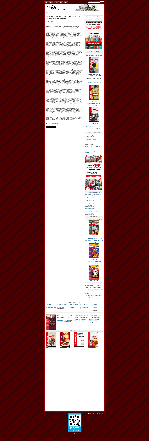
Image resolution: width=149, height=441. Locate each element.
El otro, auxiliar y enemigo (90, 139)
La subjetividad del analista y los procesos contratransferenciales (51, 306)
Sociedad (92, 298)
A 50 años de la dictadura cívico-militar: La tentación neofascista (89, 322)
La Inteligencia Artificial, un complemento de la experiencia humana (94, 240)
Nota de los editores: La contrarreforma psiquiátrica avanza (88, 315)
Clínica (57, 123)
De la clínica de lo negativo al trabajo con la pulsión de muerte (85, 306)
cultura (86, 287)
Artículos (51, 2)
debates (91, 287)
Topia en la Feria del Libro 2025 (91, 208)
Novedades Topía (91, 197)
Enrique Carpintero (49, 21)
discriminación (87, 289)
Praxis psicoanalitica (52, 123)
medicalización (92, 290)
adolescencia (87, 285)
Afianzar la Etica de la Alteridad (94, 219)
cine (92, 285)
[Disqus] (74, 364)
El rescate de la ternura (94, 82)
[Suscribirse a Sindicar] (74, 434)
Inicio (46, 2)
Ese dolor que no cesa (94, 54)
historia (94, 289)
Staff (94, 413)
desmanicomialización (97, 287)
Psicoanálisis (89, 295)
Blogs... (65, 2)
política (87, 293)
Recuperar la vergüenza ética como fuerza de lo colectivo (87, 317)
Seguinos (102, 413)
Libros (61, 2)
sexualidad (87, 298)
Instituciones (87, 290)
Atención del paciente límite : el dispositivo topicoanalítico (73, 306)
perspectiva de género (97, 292)
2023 (86, 143)
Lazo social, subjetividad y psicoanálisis (94, 83)
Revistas (56, 2)
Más (102, 299)
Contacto (98, 413)
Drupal (76, 436)
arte (91, 285)
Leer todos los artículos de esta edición (64, 321)
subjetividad (98, 298)
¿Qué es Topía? (88, 413)
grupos (91, 289)
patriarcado (91, 292)
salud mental (97, 295)
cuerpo (99, 285)
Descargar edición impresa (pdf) (64, 320)
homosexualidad (99, 289)
